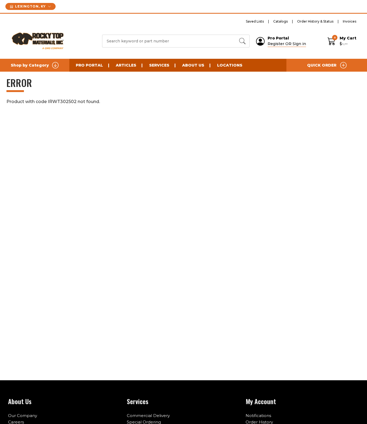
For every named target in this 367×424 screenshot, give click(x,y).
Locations (229, 65)
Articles (126, 65)
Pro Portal (89, 65)
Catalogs (280, 21)
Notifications (258, 415)
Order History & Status (315, 21)
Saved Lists (255, 21)
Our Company (22, 415)
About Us (193, 65)
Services (159, 65)
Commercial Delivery (148, 415)
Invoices (349, 21)
